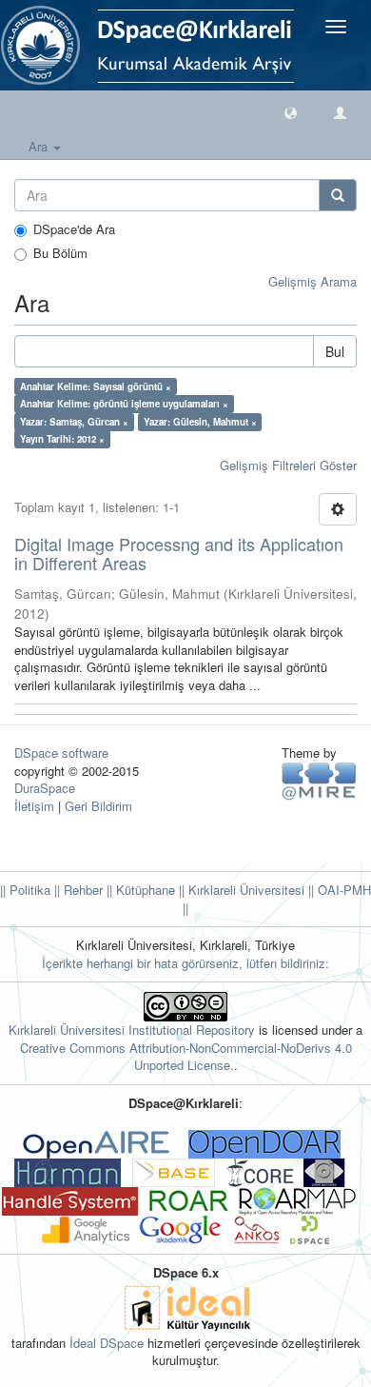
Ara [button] (40, 146)
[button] (290, 112)
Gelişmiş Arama (312, 281)
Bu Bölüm (60, 253)
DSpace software (61, 752)
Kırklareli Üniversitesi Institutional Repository (132, 1029)
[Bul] (338, 195)
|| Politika (25, 890)
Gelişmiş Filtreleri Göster (288, 465)
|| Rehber (76, 890)
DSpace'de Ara (74, 229)
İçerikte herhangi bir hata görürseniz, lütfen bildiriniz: (185, 963)
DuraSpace (44, 788)
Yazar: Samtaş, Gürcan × (74, 421)
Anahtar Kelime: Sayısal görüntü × (95, 386)
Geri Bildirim (98, 806)
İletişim (34, 806)
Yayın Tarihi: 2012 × (62, 439)
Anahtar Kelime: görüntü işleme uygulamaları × (124, 403)
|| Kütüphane (139, 890)
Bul (334, 351)
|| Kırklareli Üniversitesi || (244, 890)
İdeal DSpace (106, 1343)
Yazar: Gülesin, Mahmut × (200, 421)
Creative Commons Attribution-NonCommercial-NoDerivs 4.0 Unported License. (186, 1057)
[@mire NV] (319, 780)
